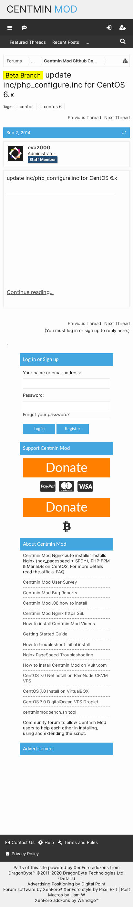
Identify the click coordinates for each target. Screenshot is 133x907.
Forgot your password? (46, 414)
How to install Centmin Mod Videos (59, 623)
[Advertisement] (55, 237)
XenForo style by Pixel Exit (90, 889)
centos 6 (53, 106)
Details (67, 878)
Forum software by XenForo (32, 889)
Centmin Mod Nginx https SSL (53, 613)
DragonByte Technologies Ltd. (94, 872)
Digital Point (93, 883)
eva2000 (39, 147)
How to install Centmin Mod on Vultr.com (65, 665)
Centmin (41, 9)
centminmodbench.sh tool (49, 711)
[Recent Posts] (24, 27)
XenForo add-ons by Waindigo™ (66, 900)
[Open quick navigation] (125, 61)
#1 (124, 132)
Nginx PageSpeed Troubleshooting (58, 654)
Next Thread (117, 117)
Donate (66, 467)
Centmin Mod (37, 555)
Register (72, 429)
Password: (33, 395)
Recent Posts (65, 42)
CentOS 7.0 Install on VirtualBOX (56, 691)
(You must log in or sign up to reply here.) (87, 330)
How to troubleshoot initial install (56, 644)
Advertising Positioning (50, 883)
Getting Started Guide (45, 633)
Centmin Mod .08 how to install (55, 602)
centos (27, 106)
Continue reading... (30, 292)
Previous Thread (84, 117)
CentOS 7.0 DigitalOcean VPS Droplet (60, 701)
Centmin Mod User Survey (50, 582)
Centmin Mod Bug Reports (50, 592)
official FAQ (52, 571)
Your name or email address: (52, 372)
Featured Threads (28, 42)
